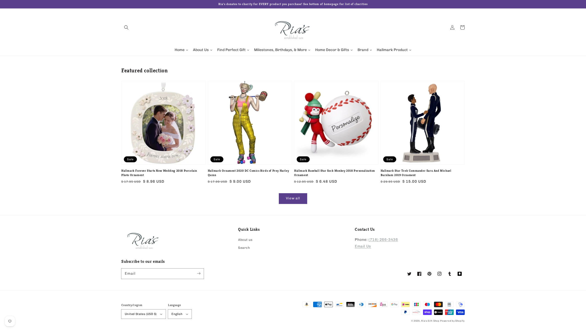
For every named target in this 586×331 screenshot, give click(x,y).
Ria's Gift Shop (430, 321)
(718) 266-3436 (383, 239)
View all (293, 198)
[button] (126, 27)
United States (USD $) (141, 314)
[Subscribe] (199, 274)
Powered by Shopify (452, 321)
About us (245, 240)
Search (244, 248)
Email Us (363, 246)
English (176, 314)
